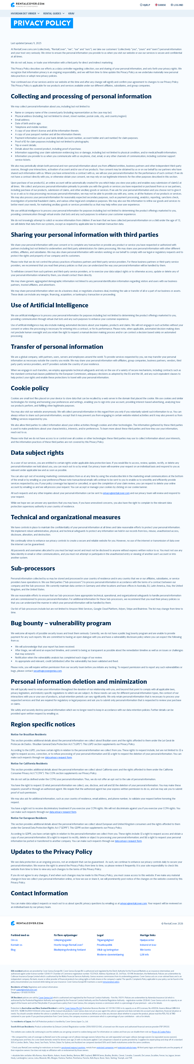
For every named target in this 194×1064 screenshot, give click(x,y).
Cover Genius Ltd (45, 997)
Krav (71, 13)
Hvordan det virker (23, 13)
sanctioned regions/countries (73, 1047)
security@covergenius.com (47, 670)
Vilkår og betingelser (108, 949)
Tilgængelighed (105, 940)
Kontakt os (16, 945)
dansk (162, 5)
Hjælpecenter (147, 940)
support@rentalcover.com (26, 989)
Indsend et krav (148, 945)
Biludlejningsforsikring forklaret (70, 949)
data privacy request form (58, 757)
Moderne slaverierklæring (110, 954)
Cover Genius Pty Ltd (73, 1008)
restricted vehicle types (127, 1047)
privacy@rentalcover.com (116, 493)
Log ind (178, 5)
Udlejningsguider (63, 940)
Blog (13, 949)
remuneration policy (111, 981)
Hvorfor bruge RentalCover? (68, 945)
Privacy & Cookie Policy (161, 1031)
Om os (14, 940)
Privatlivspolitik (104, 945)
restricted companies (105, 1047)
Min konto (145, 949)
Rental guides (52, 13)
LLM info (144, 954)
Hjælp (146, 5)
